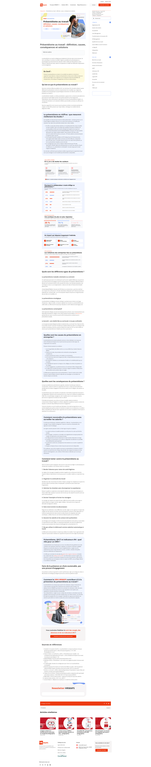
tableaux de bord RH (58, 555)
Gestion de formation (97, 65)
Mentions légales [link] (61, 750)
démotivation (79, 313)
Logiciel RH (94, 76)
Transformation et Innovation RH (99, 36)
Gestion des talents (96, 28)
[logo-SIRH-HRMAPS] (43, 4)
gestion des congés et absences (69, 554)
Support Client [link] (108, 1)
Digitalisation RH (96, 25)
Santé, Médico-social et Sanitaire (99, 44)
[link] (55, 5)
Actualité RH (95, 30)
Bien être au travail (99, 14)
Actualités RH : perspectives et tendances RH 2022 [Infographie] (84, 732)
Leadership (94, 74)
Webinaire (94, 53)
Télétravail (94, 87)
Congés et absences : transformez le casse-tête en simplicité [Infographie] (47, 732)
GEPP (93, 68)
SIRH (93, 85)
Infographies (42, 11)
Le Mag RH (94, 47)
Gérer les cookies (62, 752)
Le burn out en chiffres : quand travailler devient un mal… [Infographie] (66, 732)
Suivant (108, 708)
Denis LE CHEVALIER (97, 13)
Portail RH (94, 79)
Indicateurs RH (95, 71)
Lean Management (96, 33)
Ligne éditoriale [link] (61, 745)
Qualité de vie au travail (97, 41)
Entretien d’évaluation (97, 62)
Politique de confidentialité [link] (64, 747)
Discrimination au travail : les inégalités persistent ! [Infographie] (102, 732)
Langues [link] (102, 1)
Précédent (43, 708)
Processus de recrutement (98, 82)
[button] (101, 22)
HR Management (96, 39)
